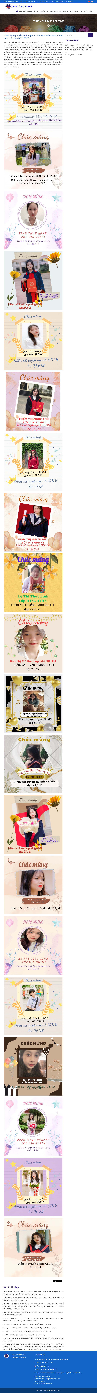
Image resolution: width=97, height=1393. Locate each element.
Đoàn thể (41, 1)
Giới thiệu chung (25, 11)
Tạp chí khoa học (59, 1)
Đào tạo (46, 1)
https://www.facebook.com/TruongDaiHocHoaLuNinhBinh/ (64, 1373)
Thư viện (52, 1)
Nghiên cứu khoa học (58, 11)
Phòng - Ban (7, 1)
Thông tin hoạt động (75, 11)
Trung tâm (22, 1)
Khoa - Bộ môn (14, 1)
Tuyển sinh (44, 11)
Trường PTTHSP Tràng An (32, 1)
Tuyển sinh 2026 (68, 1)
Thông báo (88, 11)
